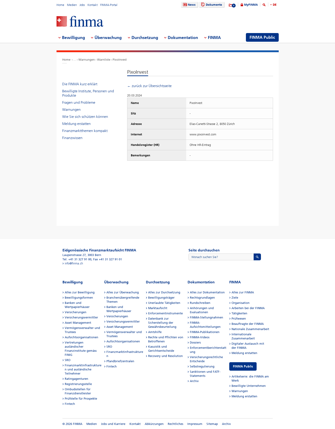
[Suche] (264, 6)
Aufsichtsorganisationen (81, 337)
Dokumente (214, 4)
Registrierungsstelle (78, 384)
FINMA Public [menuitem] (262, 37)
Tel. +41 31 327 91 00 (76, 259)
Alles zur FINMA (243, 292)
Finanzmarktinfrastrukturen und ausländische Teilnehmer (83, 369)
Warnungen (86, 59)
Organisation (241, 303)
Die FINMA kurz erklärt (79, 84)
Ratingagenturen (76, 378)
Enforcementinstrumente (165, 313)
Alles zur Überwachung (122, 292)
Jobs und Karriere (113, 424)
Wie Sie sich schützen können (85, 116)
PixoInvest (120, 59)
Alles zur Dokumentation (207, 292)
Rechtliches (175, 424)
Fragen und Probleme (78, 102)
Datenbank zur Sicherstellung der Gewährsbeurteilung (162, 322)
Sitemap (212, 424)
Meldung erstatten (76, 123)
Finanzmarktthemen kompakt (85, 131)
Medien (72, 5)
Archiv (194, 381)
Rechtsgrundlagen (202, 297)
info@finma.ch (74, 263)
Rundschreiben (200, 303)
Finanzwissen (72, 138)
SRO (67, 360)
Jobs (82, 5)
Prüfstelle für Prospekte (81, 398)
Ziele (235, 297)
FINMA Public (243, 366)
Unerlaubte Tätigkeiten (164, 303)
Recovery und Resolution (165, 356)
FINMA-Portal (108, 5)
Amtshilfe (155, 332)
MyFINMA (251, 4)
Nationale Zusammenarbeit (250, 329)
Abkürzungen (154, 424)
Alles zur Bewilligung (80, 292)
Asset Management (78, 322)
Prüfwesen (239, 318)
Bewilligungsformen (79, 297)
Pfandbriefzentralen (120, 361)
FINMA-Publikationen (204, 332)
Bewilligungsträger (161, 297)
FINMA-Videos (199, 337)
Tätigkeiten (239, 313)
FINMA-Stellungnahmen (206, 317)
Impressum (194, 424)
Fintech (70, 404)
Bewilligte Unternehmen (249, 386)
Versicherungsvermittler (81, 317)
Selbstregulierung (202, 366)
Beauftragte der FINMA (248, 324)
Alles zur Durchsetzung (164, 292)
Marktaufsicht (157, 308)
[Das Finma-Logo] (80, 22)
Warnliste (103, 59)
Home (60, 5)
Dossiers (195, 342)
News (192, 4)
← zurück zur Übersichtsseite (149, 86)
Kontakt (93, 5)
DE (274, 4)
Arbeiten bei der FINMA (248, 308)
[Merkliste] (230, 5)
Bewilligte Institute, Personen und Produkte (88, 93)
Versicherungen (75, 312)
